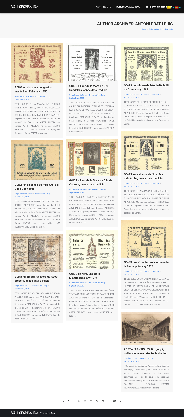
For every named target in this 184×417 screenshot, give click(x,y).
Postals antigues (130, 358)
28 (103, 401)
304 (114, 401)
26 (91, 401)
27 (97, 401)
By (42, 96)
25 (85, 401)
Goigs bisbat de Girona (24, 96)
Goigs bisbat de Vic (22, 286)
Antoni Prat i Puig (154, 23)
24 (79, 401)
